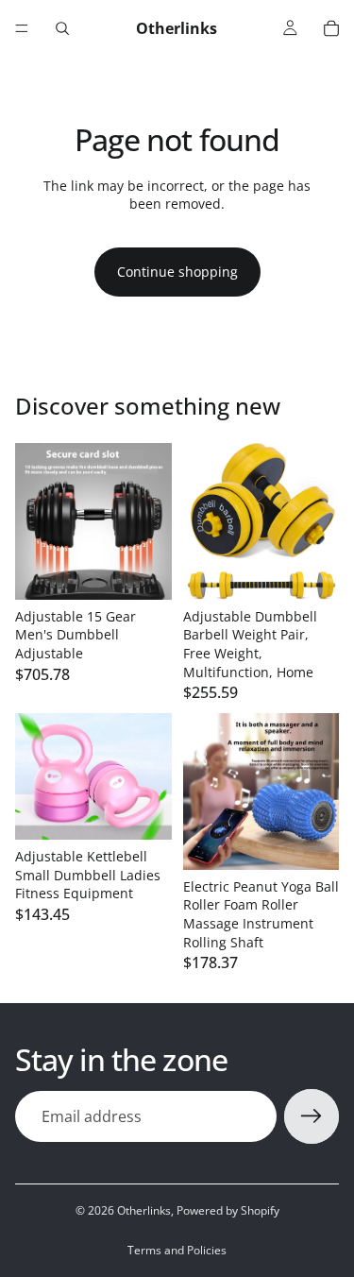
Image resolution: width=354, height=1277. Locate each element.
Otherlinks (144, 1210)
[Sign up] (311, 1116)
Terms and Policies (177, 1250)
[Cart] (331, 28)
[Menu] (21, 28)
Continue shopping (177, 272)
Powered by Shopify (228, 1210)
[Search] (62, 28)
